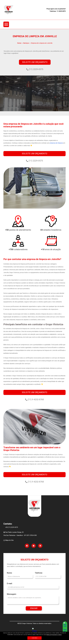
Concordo (34, 638)
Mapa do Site (9, 540)
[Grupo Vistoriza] (8, 10)
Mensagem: (11, 594)
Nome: (9, 573)
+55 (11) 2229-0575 (11, 527)
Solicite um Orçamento (34, 153)
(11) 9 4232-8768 (35, 399)
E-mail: (9, 583)
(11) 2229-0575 (35, 69)
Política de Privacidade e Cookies (54, 634)
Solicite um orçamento (34, 62)
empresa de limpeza (56, 143)
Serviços (26, 43)
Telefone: (39, 573)
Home (19, 43)
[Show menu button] (6, 24)
